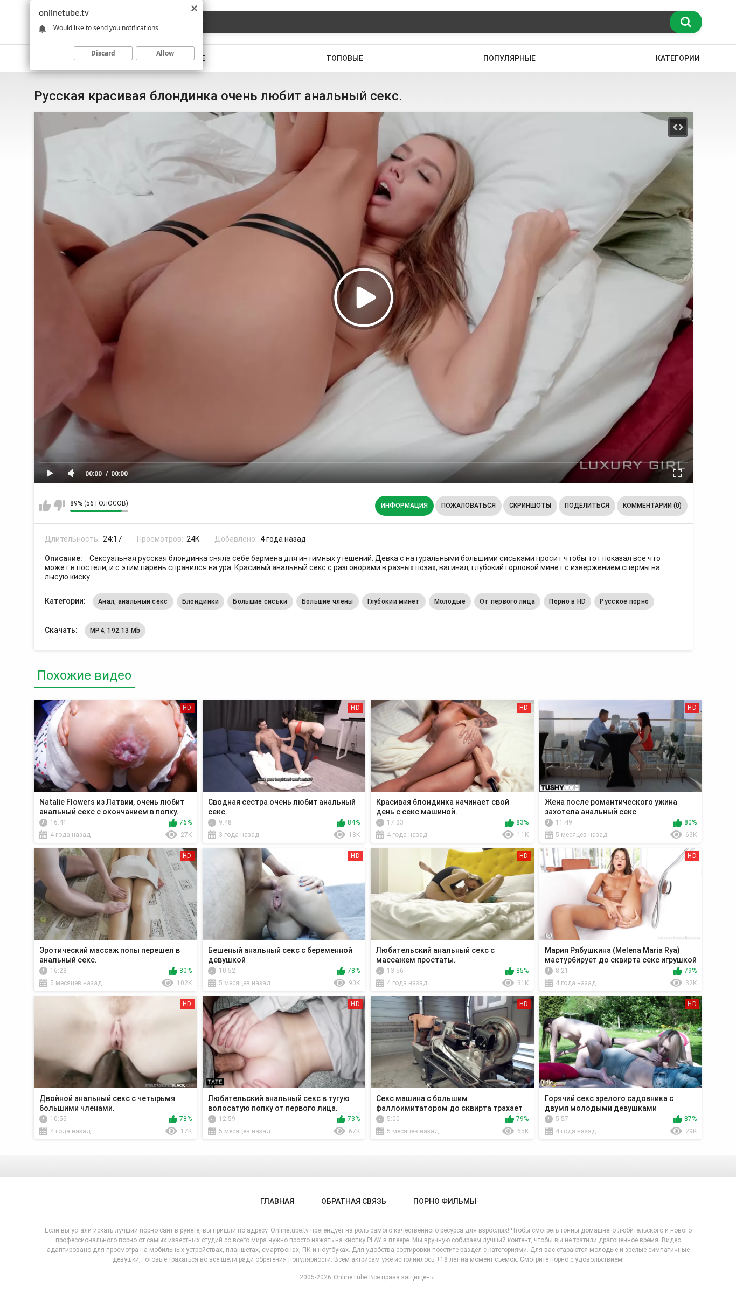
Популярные (509, 58)
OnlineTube (350, 1277)
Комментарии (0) (652, 505)
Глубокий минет (393, 601)
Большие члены (327, 601)
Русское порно (624, 601)
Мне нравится (45, 505)
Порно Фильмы (444, 1201)
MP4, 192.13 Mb (115, 630)
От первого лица (508, 601)
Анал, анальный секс (133, 601)
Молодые (450, 601)
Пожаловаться (468, 505)
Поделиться (587, 505)
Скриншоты (530, 505)
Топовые (344, 58)
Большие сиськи (260, 601)
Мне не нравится (59, 505)
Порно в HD (567, 601)
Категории (678, 58)
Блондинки (200, 601)
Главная (277, 1201)
